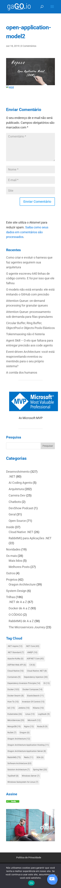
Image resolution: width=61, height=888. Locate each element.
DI (47, 683)
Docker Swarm (15, 696)
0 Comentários (28, 46)
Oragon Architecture (22, 584)
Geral (12, 514)
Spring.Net (40, 769)
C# (32, 665)
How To (13, 702)
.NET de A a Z (18, 602)
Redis (28, 757)
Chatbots (15, 502)
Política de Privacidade (28, 857)
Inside (10, 527)
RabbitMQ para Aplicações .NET (30, 538)
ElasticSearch (35, 696)
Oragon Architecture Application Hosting (28, 745)
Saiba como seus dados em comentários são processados (27, 232)
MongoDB (14, 726)
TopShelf (12, 776)
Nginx (29, 726)
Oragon (24, 732)
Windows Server (30, 776)
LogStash (44, 714)
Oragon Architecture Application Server (26, 751)
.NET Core (32, 646)
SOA (40, 757)
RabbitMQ (14, 757)
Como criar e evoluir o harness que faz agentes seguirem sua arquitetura (29, 262)
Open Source (17, 520)
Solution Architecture (18, 769)
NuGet (11, 732)
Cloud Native (15, 671)
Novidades (13, 549)
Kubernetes (14, 714)
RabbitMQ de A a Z (21, 621)
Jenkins (23, 708)
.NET (12, 476)
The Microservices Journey (27, 627)
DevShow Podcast (21, 508)
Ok (31, 883)
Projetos (11, 579)
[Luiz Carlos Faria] (12, 801)
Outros (10, 573)
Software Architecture (19, 763)
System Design (16, 591)
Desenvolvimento (18, 471)
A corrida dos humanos (21, 372)
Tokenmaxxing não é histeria (25, 334)
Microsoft (34, 720)
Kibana (38, 708)
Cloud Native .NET (21, 532)
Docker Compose (32, 689)
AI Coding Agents (20, 482)
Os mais (11, 556)
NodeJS (42, 726)
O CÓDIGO (15, 614)
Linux (30, 714)
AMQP (32, 652)
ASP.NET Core (35, 658)
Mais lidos (15, 560)
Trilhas (10, 597)
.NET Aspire (14, 646)
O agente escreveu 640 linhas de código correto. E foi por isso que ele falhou (30, 278)
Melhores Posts (19, 567)
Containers (14, 677)
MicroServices (15, 720)
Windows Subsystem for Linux (22, 782)
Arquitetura (16, 489)
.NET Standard (15, 652)
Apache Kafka (15, 658)
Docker (13, 689)
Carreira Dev (17, 495)
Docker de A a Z (19, 608)
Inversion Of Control (33, 702)
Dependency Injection (36, 677)
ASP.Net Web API (16, 665)
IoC (11, 708)
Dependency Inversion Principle (23, 683)
